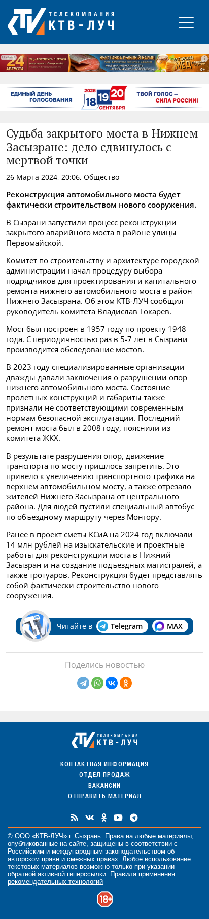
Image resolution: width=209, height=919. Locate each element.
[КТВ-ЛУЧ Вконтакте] (89, 817)
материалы (175, 836)
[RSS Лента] (74, 817)
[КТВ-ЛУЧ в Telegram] (134, 817)
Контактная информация (104, 765)
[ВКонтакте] (112, 683)
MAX (175, 626)
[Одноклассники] (126, 683)
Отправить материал (105, 797)
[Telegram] (83, 683)
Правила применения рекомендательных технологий (91, 878)
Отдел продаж (104, 775)
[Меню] (186, 22)
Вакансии (104, 786)
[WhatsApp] (97, 683)
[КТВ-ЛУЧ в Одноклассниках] (104, 817)
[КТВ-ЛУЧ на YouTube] (118, 817)
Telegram (127, 626)
